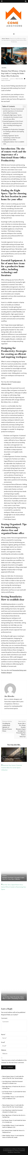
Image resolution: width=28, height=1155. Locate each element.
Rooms (4, 67)
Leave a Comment (5, 80)
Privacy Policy (17, 1152)
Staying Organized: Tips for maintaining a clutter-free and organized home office (11, 137)
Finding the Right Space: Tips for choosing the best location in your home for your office (12, 117)
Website (3, 1050)
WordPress (10, 1152)
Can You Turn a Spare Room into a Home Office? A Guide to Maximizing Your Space (13, 997)
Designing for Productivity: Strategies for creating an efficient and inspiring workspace (13, 131)
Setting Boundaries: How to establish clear (13, 143)
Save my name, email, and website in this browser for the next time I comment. (14, 1061)
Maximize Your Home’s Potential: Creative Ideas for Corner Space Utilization (13, 878)
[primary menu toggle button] (14, 34)
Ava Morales (5, 78)
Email (3, 1042)
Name (3, 1034)
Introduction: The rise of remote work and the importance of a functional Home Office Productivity (13, 111)
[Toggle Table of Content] (23, 106)
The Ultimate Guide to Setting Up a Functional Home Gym (11, 759)
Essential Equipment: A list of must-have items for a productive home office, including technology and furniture (13, 124)
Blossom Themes (14, 1150)
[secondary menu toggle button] (1, 1)
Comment (4, 1018)
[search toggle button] (25, 1)
